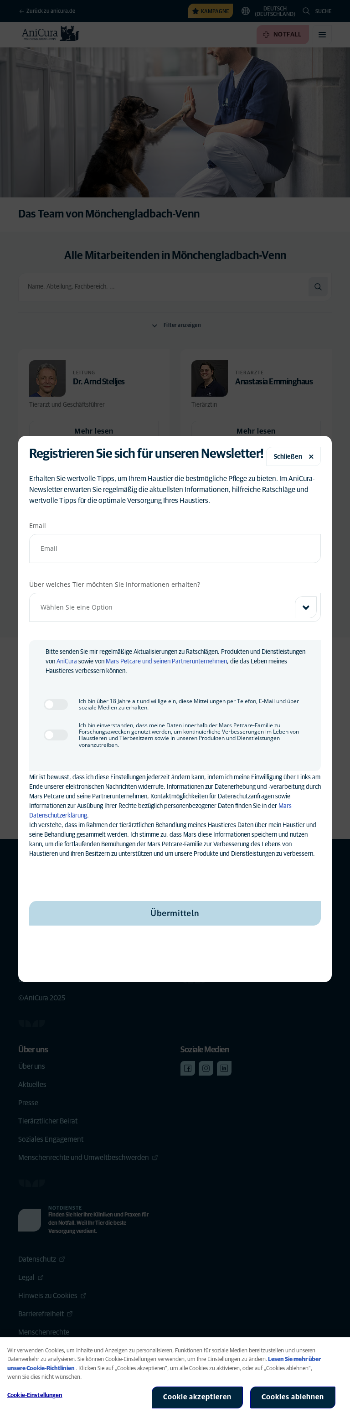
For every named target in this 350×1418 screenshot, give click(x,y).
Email (37, 525)
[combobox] (175, 607)
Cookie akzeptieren (197, 1397)
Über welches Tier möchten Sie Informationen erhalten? (114, 584)
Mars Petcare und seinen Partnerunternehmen (166, 661)
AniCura (67, 661)
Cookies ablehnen (293, 1397)
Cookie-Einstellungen (34, 1395)
